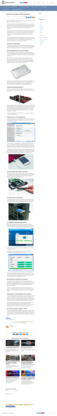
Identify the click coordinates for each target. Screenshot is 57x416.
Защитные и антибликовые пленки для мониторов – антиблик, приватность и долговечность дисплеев (12, 363)
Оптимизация (42, 40)
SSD (19, 321)
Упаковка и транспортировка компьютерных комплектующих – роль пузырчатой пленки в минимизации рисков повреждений (28, 363)
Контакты (43, 2)
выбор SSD (23, 321)
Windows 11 (42, 27)
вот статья (20, 21)
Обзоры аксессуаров (43, 39)
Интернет (41, 32)
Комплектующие (26, 16)
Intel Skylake (9, 91)
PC (40, 23)
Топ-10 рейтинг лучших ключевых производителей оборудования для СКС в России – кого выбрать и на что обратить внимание (28, 378)
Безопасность (42, 35)
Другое (41, 44)
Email (17, 390)
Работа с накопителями (44, 37)
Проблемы (42, 42)
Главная (34, 2)
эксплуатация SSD (23, 322)
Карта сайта (38, 2)
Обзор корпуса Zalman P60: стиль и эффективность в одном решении (12, 378)
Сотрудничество (52, 2)
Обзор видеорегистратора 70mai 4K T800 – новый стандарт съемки (12, 347)
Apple (41, 22)
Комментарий (8, 393)
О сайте (47, 2)
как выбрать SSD (29, 321)
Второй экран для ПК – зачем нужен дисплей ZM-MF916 (27, 347)
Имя (7, 390)
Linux (41, 30)
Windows (8, 144)
